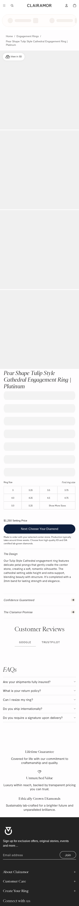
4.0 (12, 497)
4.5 (48, 497)
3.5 (48, 490)
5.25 (31, 505)
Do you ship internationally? (22, 708)
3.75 (66, 490)
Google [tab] (25, 642)
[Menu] (4, 5)
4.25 (31, 497)
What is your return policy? (22, 690)
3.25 (31, 490)
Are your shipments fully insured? (27, 682)
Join (68, 855)
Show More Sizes (57, 505)
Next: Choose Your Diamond (39, 528)
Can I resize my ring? (18, 699)
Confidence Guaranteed (19, 600)
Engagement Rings (28, 36)
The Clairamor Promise (18, 612)
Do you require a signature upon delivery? (33, 717)
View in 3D (16, 56)
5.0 (12, 505)
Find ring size (68, 482)
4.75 (66, 497)
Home (9, 36)
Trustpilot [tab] (51, 642)
